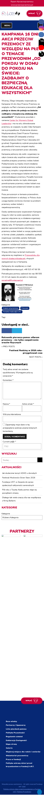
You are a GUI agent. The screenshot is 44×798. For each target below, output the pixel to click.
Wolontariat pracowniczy (17, 755)
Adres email (28, 404)
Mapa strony (11, 744)
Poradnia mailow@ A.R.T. (12, 312)
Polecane (24, 308)
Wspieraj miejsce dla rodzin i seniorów (23, 752)
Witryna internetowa (12, 414)
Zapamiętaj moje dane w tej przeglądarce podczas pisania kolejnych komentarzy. (20, 427)
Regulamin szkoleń (14, 736)
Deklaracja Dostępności (16, 740)
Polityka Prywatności (15, 733)
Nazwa (6, 404)
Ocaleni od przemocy (10, 308)
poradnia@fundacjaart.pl (12, 280)
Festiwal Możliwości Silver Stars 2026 (18, 477)
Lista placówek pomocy (16, 729)
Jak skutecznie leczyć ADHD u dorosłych (19, 473)
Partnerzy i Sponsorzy (16, 725)
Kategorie (6, 513)
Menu (8, 25)
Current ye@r (9, 441)
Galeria (9, 748)
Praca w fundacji (13, 759)
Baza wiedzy (11, 721)
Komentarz (8, 380)
